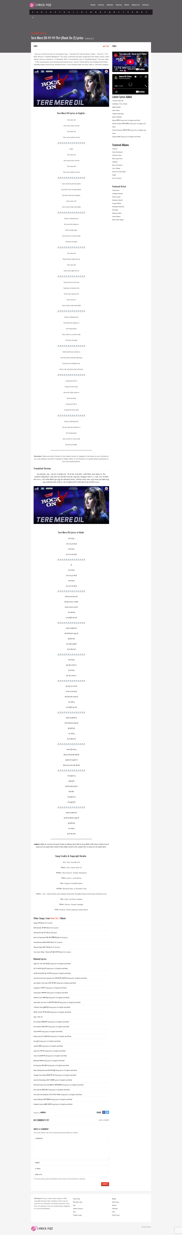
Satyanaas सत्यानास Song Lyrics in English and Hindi (51, 993)
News (127, 5)
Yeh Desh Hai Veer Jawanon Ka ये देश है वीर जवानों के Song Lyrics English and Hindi (60, 978)
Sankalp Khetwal (117, 194)
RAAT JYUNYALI (117, 117)
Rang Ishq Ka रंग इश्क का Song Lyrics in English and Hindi (52, 1036)
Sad (74, 1212)
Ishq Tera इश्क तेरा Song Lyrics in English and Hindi (50, 1056)
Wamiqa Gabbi (116, 213)
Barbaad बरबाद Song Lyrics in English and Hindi (49, 1061)
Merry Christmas (117, 165)
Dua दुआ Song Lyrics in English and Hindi (47, 1041)
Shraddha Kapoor (38, 33)
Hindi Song (76, 1199)
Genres (119, 5)
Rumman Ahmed (117, 200)
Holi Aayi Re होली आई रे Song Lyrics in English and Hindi (52, 1090)
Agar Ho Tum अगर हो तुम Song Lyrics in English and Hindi (52, 964)
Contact (145, 5)
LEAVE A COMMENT (104, 1120)
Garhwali (115, 1208)
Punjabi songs (77, 1215)
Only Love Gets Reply (119, 172)
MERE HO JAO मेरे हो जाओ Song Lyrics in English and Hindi (52, 1012)
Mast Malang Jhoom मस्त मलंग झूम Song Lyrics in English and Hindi (55, 1070)
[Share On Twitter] (107, 1112)
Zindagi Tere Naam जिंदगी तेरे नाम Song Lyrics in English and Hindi (55, 1075)
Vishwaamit (115, 190)
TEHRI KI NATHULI (118, 114)
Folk (113, 1212)
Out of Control (116, 178)
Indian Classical (78, 1208)
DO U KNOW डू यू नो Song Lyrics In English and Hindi (51, 968)
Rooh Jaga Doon (117, 159)
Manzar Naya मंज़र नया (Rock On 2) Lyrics (47, 947)
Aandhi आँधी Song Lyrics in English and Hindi (48, 1046)
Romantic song (77, 1202)
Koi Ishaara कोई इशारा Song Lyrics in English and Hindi (51, 1022)
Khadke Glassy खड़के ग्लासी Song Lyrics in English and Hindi (53, 1104)
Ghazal (114, 1205)
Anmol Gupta (116, 197)
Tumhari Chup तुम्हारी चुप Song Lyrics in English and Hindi (52, 1007)
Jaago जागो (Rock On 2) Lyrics (43, 923)
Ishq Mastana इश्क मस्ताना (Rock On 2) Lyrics (48, 942)
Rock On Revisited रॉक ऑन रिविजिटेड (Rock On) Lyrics (51, 937)
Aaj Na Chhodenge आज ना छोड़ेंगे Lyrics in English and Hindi (53, 1080)
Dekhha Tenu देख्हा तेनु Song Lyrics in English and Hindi (51, 998)
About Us (136, 5)
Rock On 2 (90, 38)
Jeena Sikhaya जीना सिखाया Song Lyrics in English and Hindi (53, 1099)
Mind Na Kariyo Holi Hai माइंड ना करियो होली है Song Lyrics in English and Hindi (58, 1085)
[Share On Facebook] (103, 1112)
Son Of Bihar (116, 168)
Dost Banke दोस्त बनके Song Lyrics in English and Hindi (51, 1027)
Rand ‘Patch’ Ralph (118, 220)
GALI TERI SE (38, 1017)
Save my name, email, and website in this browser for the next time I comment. (60, 1179)
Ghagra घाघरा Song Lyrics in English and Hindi (126, 137)
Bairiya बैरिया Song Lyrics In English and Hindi (126, 120)
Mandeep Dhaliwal (118, 207)
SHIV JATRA (116, 110)
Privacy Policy (146, 1227)
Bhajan (114, 1199)
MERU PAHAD (116, 107)
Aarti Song (115, 1202)
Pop (74, 1205)
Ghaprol (114, 149)
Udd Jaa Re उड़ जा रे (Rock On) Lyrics (45, 933)
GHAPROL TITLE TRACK (119, 104)
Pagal (114, 175)
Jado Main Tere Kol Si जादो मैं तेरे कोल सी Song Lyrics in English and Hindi (57, 1002)
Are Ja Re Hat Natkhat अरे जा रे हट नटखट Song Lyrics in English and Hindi (58, 1095)
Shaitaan (115, 162)
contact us (67, 1206)
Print (107, 46)
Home (93, 5)
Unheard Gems (117, 155)
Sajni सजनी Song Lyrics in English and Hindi (48, 1031)
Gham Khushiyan (117, 152)
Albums (110, 5)
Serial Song (115, 1215)
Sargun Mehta (116, 203)
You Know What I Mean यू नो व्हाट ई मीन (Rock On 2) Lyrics (52, 952)
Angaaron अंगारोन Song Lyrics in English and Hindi (50, 988)
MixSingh (115, 210)
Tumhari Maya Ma (117, 101)
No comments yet (41, 1120)
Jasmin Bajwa (116, 216)
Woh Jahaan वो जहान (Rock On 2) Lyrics (46, 928)
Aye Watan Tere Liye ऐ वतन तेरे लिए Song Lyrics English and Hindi (55, 983)
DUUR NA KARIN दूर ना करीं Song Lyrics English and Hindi (52, 973)
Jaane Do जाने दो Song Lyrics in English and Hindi (50, 1051)
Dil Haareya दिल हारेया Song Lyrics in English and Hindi (51, 1065)
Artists (101, 5)
